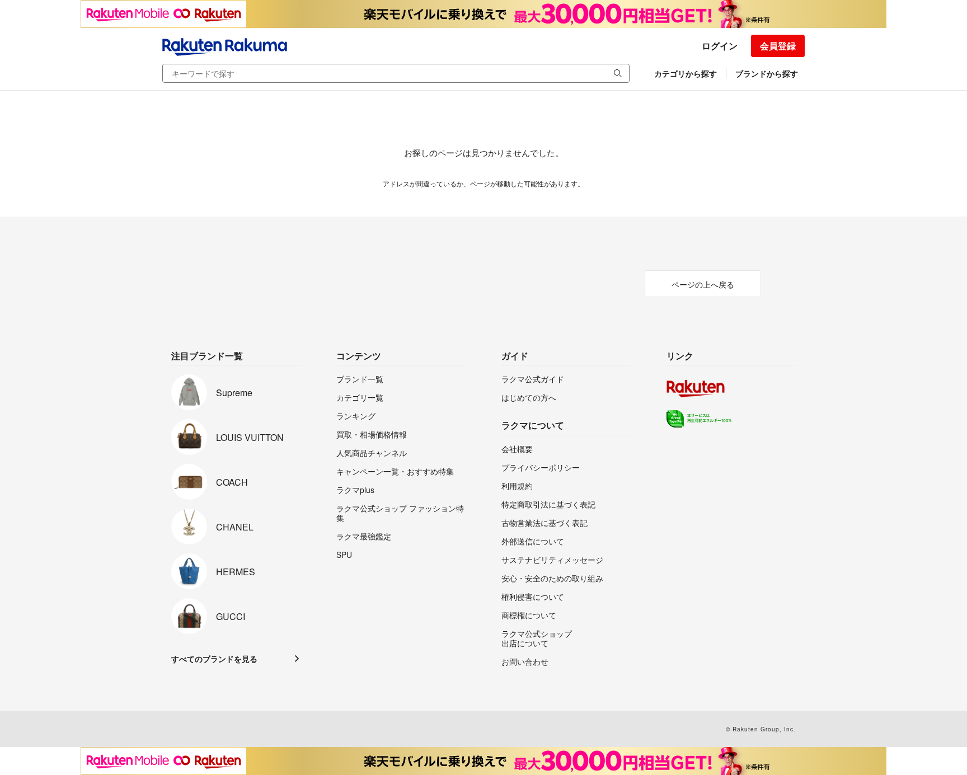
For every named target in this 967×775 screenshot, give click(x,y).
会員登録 (778, 45)
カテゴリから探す (685, 73)
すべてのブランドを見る (214, 658)
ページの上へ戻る (703, 284)
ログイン (720, 45)
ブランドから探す (766, 73)
